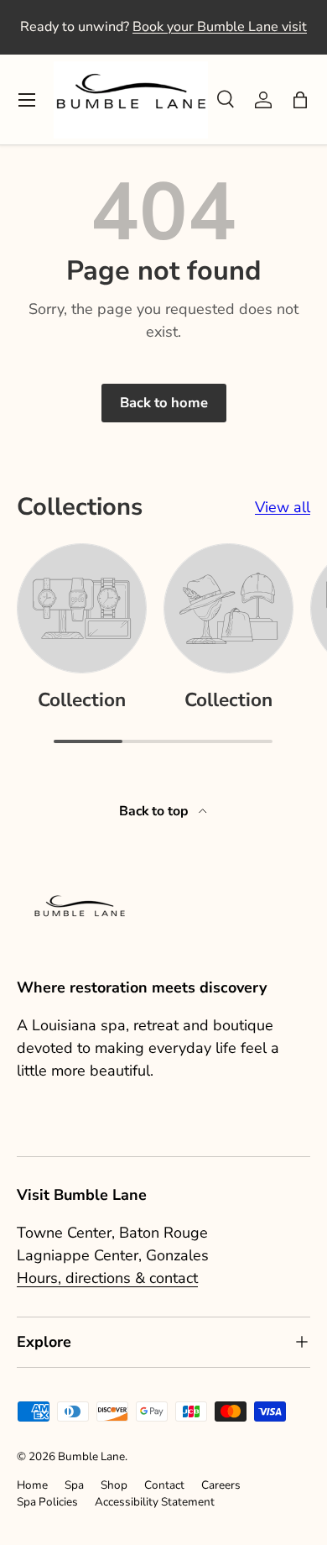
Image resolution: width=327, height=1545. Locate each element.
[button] (300, 99)
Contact (164, 1485)
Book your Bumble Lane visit (219, 27)
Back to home (164, 402)
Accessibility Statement (155, 1502)
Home (32, 1485)
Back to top (155, 811)
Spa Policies (47, 1502)
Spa (74, 1485)
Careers (221, 1485)
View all (282, 507)
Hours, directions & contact (107, 1278)
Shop (114, 1485)
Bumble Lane (91, 1456)
